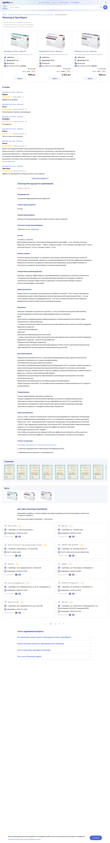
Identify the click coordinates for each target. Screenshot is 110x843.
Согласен (96, 837)
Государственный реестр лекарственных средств (37, 445)
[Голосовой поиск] (101, 7)
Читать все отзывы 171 (39, 178)
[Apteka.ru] (8, 2)
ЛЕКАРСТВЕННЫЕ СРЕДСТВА (15, 14)
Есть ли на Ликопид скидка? (29, 656)
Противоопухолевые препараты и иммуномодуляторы (38, 14)
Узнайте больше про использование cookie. (24, 839)
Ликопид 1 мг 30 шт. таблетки (15, 51)
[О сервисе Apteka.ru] (106, 2)
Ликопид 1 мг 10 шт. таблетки (85, 51)
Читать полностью (8, 161)
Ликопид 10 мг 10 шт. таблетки (50, 51)
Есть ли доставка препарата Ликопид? (34, 650)
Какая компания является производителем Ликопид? (40, 643)
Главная (4, 14)
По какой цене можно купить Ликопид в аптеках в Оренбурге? (44, 637)
